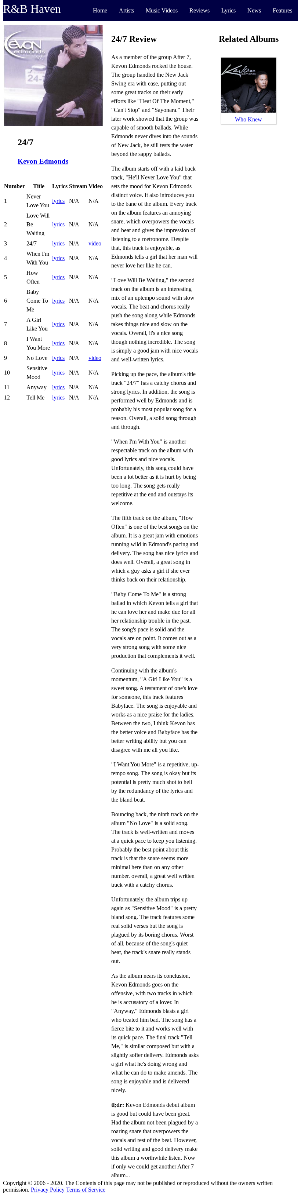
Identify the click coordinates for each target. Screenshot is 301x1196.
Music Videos (162, 10)
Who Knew (248, 119)
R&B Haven (32, 8)
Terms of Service (85, 1189)
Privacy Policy (48, 1189)
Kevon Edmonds (43, 161)
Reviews (199, 10)
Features (282, 10)
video (94, 243)
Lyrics (228, 10)
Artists (126, 10)
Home (100, 10)
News (254, 10)
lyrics (58, 201)
